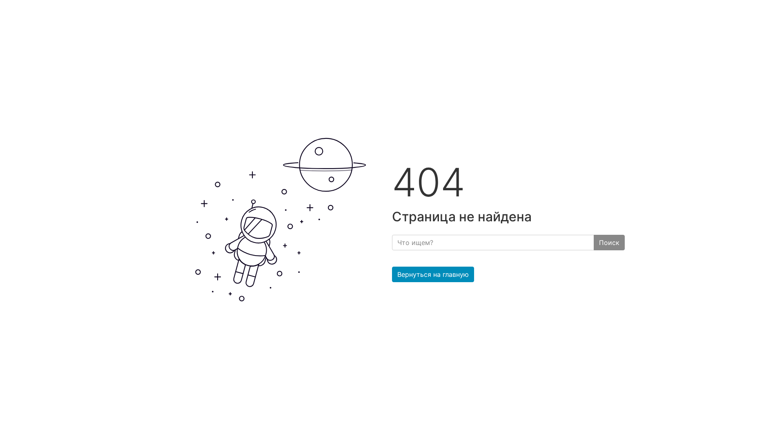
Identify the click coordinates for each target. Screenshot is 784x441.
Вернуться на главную (433, 274)
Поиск (609, 242)
